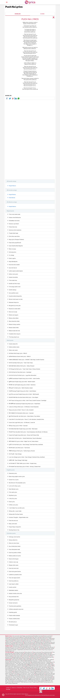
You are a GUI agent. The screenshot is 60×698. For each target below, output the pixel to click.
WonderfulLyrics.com (46, 695)
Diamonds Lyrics (13, 473)
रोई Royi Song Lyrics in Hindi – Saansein (18, 425)
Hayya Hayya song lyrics (15, 526)
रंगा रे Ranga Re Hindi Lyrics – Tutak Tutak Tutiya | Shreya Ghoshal (24, 369)
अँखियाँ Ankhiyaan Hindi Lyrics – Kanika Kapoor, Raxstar (22, 450)
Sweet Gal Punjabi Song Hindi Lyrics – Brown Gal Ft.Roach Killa (24, 435)
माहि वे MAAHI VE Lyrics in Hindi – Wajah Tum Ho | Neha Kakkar (23, 441)
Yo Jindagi (11, 255)
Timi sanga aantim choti (14, 286)
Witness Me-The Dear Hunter (16, 514)
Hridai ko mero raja (13, 562)
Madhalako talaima (13, 590)
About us (14, 687)
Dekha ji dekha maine (14, 347)
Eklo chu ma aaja (13, 311)
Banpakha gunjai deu (14, 599)
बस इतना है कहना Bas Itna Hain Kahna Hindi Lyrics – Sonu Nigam (23, 397)
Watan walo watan (13, 350)
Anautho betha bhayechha (15, 296)
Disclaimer (19, 687)
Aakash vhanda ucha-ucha (15, 593)
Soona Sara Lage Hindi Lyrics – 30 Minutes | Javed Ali (22, 422)
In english (17, 13)
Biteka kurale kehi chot (14, 330)
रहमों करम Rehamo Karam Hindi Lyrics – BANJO (20, 356)
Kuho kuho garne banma (15, 571)
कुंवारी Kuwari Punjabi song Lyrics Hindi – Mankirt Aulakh (22, 381)
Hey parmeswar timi (14, 596)
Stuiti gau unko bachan (14, 536)
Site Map (8, 689)
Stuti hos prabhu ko (13, 580)
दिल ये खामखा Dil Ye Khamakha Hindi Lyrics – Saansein (21, 413)
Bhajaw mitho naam (13, 565)
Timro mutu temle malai (14, 214)
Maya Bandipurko (13, 261)
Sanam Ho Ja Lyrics (13, 479)
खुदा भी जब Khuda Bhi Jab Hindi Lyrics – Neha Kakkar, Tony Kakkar (24, 416)
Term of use (26, 687)
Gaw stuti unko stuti (13, 568)
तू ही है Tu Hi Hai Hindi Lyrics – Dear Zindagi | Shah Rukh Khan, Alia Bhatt (26, 444)
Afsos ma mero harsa (14, 543)
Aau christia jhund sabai (14, 546)
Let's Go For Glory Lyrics (14, 486)
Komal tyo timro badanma (15, 230)
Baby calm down (13, 523)
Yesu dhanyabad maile (14, 549)
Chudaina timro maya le (14, 333)
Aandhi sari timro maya (14, 283)
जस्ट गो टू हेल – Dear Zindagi (15, 454)
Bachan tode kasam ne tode (15, 299)
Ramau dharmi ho (13, 540)
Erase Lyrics (12, 501)
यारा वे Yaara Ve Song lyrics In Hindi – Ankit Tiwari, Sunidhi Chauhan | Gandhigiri (27, 400)
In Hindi (42, 13)
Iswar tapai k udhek (13, 584)
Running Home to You (14, 530)
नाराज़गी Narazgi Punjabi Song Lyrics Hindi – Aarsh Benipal (22, 391)
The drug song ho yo (14, 337)
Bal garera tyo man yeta (14, 305)
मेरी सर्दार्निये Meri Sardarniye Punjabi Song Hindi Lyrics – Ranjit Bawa (24, 403)
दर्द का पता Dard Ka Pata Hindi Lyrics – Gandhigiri (20, 372)
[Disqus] (30, 120)
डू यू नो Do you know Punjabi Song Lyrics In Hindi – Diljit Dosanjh (24, 394)
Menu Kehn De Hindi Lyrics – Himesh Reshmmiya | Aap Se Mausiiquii (25, 438)
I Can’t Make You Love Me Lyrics (17, 508)
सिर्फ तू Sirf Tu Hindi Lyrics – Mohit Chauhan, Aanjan (21, 388)
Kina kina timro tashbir (14, 264)
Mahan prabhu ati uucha (15, 555)
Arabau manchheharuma (15, 217)
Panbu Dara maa (13, 226)
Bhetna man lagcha (13, 315)
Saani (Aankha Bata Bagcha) (16, 245)
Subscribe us (25, 694)
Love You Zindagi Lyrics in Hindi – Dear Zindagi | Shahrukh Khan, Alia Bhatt (27, 457)
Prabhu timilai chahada (14, 615)
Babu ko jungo (12, 249)
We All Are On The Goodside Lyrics (17, 482)
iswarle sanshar (12, 587)
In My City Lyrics (13, 498)
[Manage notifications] (3, 695)
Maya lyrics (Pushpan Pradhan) (16, 239)
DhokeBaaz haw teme (14, 220)
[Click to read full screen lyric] (53, 17)
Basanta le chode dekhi (14, 308)
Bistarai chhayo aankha (14, 324)
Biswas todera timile (14, 327)
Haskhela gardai (13, 612)
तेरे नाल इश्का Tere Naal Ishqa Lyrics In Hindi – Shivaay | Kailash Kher (24, 466)
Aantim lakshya (12, 289)
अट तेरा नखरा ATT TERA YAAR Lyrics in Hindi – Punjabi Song (22, 463)
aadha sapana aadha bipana (16, 271)
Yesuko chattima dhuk (14, 618)
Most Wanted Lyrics (13, 489)
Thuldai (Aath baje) (13, 233)
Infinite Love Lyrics (13, 504)
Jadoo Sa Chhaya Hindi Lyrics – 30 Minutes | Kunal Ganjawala (23, 406)
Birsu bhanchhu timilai (14, 321)
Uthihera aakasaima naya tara (16, 609)
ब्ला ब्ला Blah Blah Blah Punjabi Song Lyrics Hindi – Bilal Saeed (23, 428)
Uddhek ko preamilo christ (15, 574)
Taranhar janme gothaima (15, 606)
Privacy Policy (33, 687)
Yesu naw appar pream (14, 577)
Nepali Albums (12, 185)
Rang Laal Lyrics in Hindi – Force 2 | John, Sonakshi (21, 410)
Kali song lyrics (12, 252)
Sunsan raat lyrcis (13, 602)
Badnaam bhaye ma (14, 302)
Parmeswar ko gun (13, 625)
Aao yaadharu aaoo (13, 293)
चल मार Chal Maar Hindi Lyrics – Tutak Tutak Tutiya (21, 362)
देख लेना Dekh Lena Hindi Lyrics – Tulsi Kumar (19, 447)
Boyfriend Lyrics (13, 495)
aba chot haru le (13, 267)
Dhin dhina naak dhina (14, 236)
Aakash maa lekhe (13, 277)
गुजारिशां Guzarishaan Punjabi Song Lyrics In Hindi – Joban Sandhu (24, 378)
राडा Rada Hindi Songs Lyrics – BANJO (18, 353)
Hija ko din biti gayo (13, 558)
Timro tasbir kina (13, 280)
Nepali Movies (12, 194)
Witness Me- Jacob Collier (15, 511)
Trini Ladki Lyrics (13, 492)
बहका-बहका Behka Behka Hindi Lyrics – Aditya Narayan (21, 365)
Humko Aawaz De (13, 343)
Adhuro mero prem (13, 274)
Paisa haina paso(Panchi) (15, 242)
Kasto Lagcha (12, 258)
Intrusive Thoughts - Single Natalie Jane (18, 517)
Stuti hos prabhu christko (15, 552)
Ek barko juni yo (13, 621)
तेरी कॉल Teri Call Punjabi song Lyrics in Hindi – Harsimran (22, 384)
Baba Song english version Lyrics (17, 476)
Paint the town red (13, 520)
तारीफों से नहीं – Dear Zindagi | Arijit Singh (18, 460)
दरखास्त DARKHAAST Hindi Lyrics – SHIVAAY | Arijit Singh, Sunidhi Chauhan (26, 359)
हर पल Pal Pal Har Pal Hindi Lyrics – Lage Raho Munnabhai (22, 375)
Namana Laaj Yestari (14, 223)
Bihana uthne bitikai (13, 318)
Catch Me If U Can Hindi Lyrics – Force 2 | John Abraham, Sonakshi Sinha (26, 419)
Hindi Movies (12, 197)
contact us (8, 687)
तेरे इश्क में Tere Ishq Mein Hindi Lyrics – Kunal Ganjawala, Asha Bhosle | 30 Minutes (28, 432)
